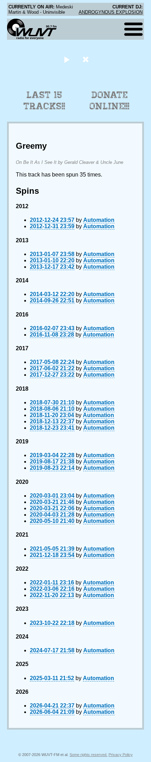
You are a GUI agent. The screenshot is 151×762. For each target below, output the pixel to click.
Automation (98, 220)
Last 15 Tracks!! (44, 100)
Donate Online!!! (110, 100)
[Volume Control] (86, 59)
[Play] (66, 59)
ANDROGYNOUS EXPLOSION (111, 12)
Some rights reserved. (88, 755)
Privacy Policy (121, 755)
